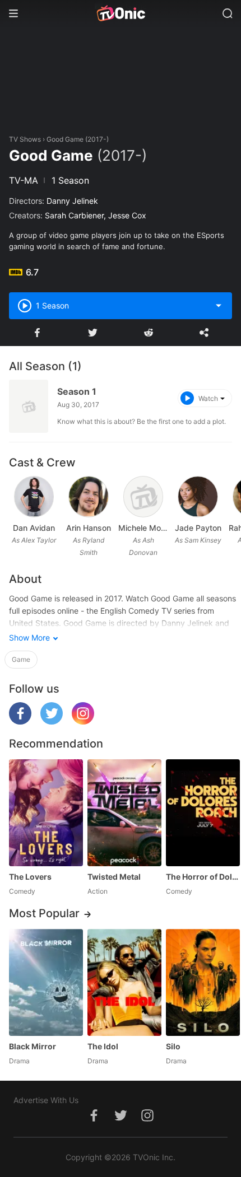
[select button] (218, 305)
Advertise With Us (45, 1100)
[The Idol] (124, 982)
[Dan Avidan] (34, 496)
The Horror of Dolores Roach (203, 876)
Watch (208, 398)
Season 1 (76, 391)
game (21, 659)
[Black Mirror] (46, 982)
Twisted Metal (114, 876)
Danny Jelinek (72, 200)
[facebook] (20, 721)
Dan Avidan (34, 528)
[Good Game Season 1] (28, 406)
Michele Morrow (143, 528)
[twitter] (51, 721)
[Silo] (203, 982)
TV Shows (25, 139)
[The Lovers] (46, 812)
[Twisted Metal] (124, 812)
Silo (173, 1046)
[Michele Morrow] (143, 496)
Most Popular (44, 913)
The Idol (102, 1046)
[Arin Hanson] (88, 496)
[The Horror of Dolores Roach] (203, 812)
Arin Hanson (88, 528)
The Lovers (30, 876)
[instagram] (83, 721)
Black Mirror (32, 1046)
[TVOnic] (120, 13)
